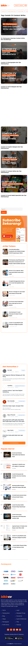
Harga (4, 619)
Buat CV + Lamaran (19, 5)
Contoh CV (4, 11)
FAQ (17, 621)
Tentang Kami (6, 613)
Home (4, 610)
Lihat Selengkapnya (14, 443)
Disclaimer (19, 616)
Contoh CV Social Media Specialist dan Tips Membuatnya (13, 196)
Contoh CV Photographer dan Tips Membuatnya (11, 63)
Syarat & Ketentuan (21, 619)
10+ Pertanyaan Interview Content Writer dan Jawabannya (13, 38)
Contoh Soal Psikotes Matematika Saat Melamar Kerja (18, 454)
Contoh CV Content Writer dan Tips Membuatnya (11, 171)
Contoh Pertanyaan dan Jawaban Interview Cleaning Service (19, 476)
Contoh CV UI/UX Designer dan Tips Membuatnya (11, 87)
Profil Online (5, 624)
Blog (3, 616)
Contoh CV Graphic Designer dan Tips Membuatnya (12, 147)
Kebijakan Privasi (20, 613)
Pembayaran (5, 621)
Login (17, 610)
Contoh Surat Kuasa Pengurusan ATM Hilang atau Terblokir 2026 (19, 516)
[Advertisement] (14, 108)
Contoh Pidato (20, 11)
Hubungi (18, 624)
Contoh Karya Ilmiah (12, 11)
